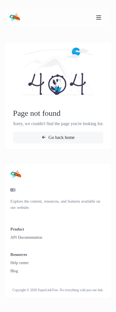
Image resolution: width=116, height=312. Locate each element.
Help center (19, 263)
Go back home (61, 137)
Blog (14, 271)
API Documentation (26, 237)
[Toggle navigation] (98, 17)
